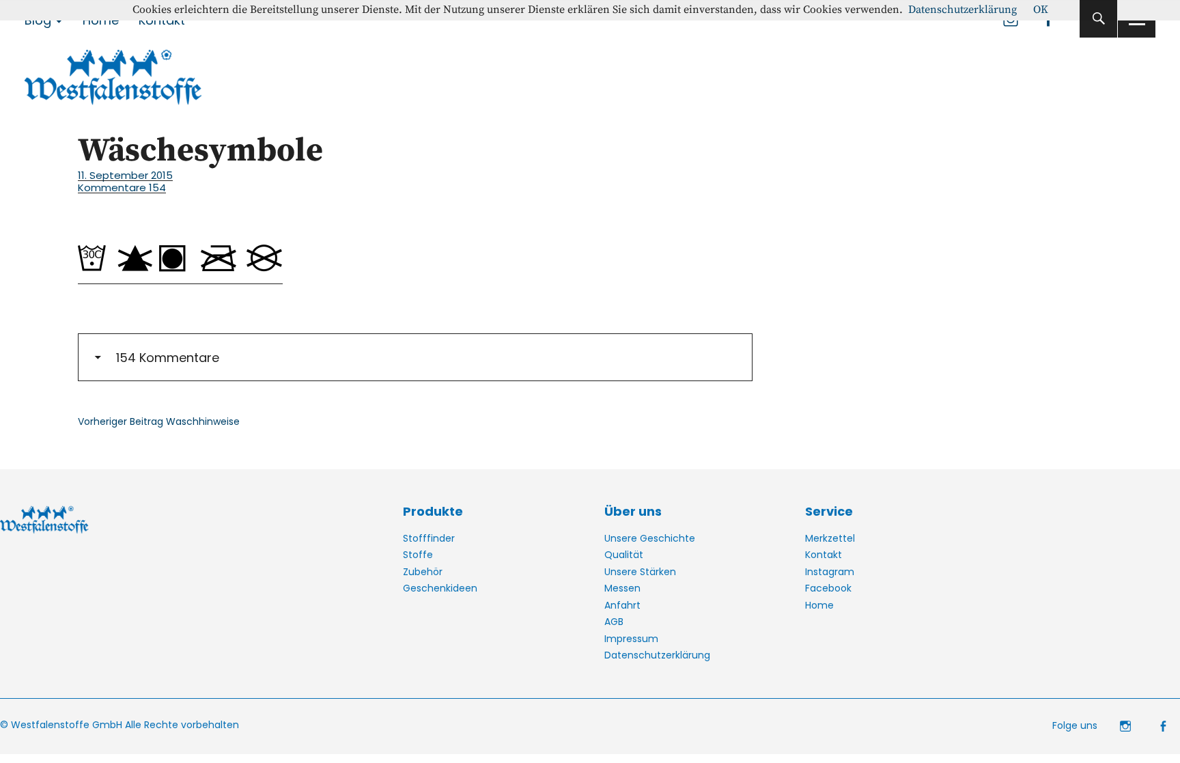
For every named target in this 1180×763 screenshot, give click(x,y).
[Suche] (1098, 19)
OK (1040, 9)
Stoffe (418, 554)
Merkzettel (830, 538)
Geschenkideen (440, 588)
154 (122, 187)
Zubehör (422, 572)
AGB (613, 621)
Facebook (828, 588)
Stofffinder (429, 538)
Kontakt (823, 554)
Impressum (631, 639)
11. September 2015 (125, 175)
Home (819, 605)
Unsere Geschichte (649, 538)
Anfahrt (622, 605)
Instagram (829, 572)
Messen (622, 588)
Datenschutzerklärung (657, 655)
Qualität (623, 554)
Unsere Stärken (640, 572)
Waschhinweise (159, 421)
